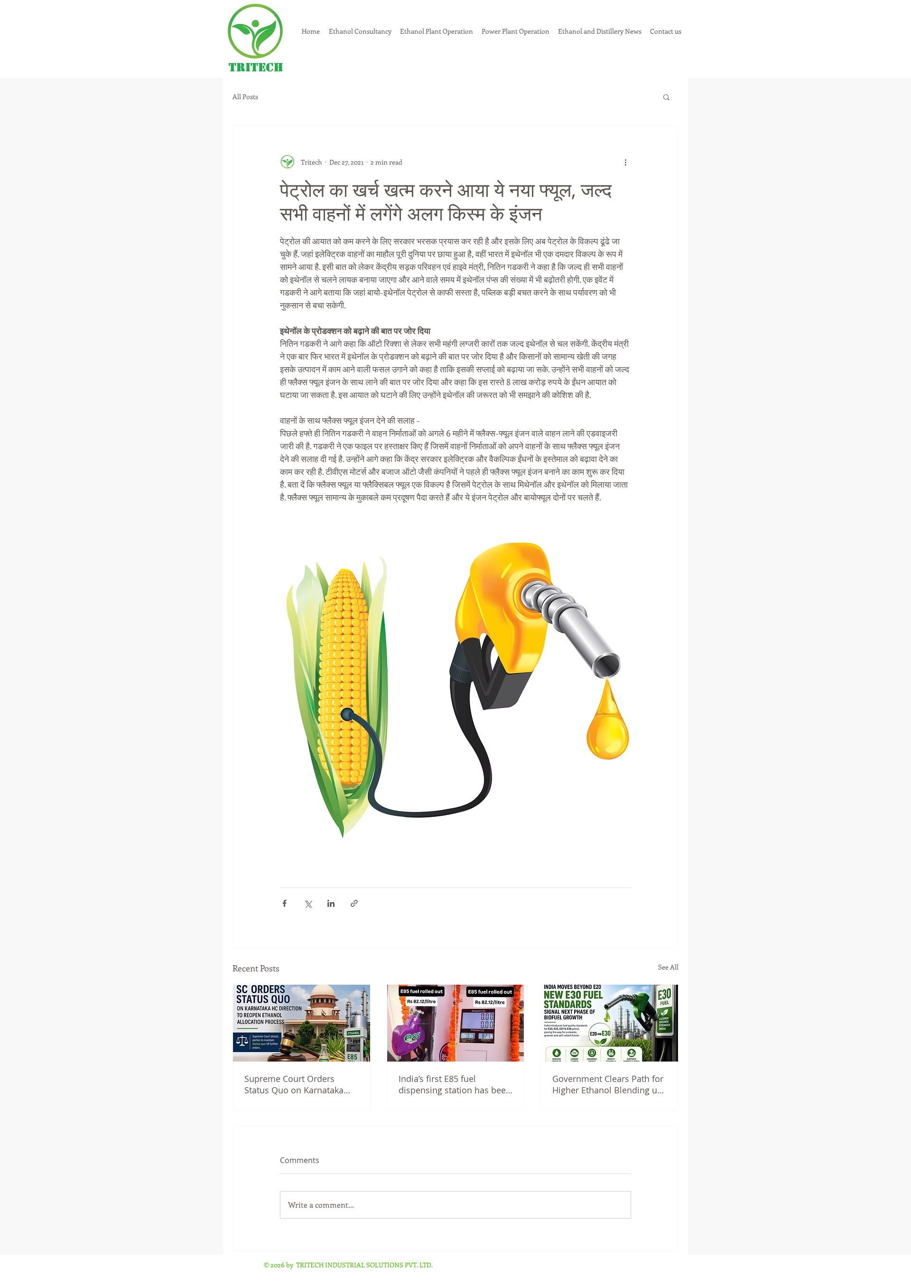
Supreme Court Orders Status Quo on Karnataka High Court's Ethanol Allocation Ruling (294, 1084)
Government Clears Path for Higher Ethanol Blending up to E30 (607, 1084)
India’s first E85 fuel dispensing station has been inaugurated (455, 1084)
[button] (666, 97)
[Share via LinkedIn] (330, 903)
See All (668, 966)
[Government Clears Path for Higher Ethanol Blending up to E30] (609, 1023)
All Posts (245, 96)
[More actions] (625, 161)
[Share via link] (354, 903)
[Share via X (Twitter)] (307, 903)
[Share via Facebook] (284, 903)
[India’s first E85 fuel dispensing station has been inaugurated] (455, 1023)
